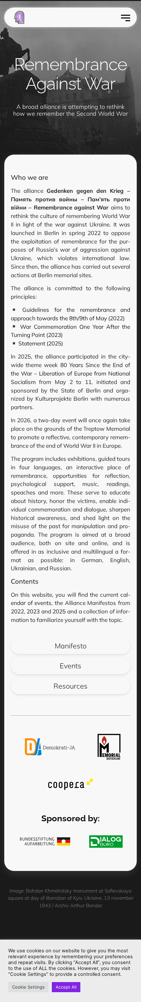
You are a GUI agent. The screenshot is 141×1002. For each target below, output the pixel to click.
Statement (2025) (40, 343)
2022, (19, 611)
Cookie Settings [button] (28, 987)
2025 (59, 611)
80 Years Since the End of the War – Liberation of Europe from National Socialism (70, 373)
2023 (34, 611)
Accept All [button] (66, 987)
